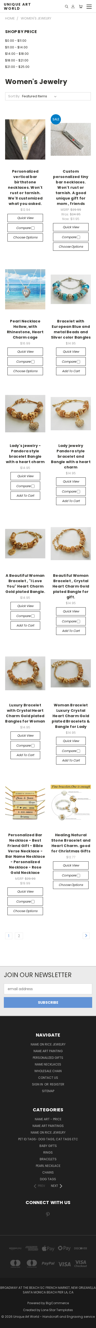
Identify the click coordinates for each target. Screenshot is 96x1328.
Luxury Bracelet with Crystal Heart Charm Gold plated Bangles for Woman (25, 713)
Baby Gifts (48, 1146)
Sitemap (48, 1091)
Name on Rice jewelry (48, 1044)
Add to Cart (71, 371)
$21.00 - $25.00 (17, 66)
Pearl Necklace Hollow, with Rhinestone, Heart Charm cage (25, 329)
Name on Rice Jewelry (48, 1132)
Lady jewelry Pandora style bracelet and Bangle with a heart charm (71, 456)
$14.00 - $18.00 (17, 53)
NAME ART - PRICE (48, 1119)
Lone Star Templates (57, 1310)
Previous (8, 1323)
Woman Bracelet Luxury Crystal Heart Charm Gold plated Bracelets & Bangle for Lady (71, 716)
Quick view (25, 218)
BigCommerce (57, 1303)
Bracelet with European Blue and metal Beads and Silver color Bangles (71, 329)
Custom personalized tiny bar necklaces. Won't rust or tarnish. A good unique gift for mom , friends (70, 187)
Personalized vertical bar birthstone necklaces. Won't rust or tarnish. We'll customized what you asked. (25, 187)
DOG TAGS (48, 1179)
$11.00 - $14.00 (16, 47)
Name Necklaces (48, 1064)
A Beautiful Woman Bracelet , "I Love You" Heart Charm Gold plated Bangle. (25, 583)
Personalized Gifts (48, 1057)
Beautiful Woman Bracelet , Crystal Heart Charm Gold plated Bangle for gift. (70, 586)
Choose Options (25, 237)
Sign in (38, 1084)
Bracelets (48, 1159)
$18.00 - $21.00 (16, 60)
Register (57, 1084)
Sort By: (14, 96)
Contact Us (48, 1077)
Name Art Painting (48, 1051)
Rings (48, 1152)
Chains (48, 1172)
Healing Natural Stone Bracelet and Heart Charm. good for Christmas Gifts (71, 843)
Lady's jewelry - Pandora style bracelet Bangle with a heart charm (25, 453)
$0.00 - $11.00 (15, 40)
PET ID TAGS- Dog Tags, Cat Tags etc (48, 1139)
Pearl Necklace (48, 1166)
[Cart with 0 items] (80, 6)
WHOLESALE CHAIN (48, 1071)
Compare (23, 228)
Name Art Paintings (48, 1126)
